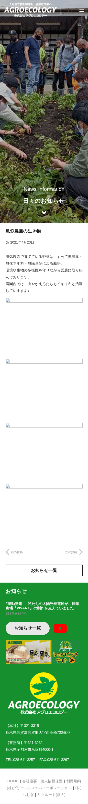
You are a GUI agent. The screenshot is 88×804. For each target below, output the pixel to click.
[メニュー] (82, 10)
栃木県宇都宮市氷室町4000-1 (29, 749)
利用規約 (73, 781)
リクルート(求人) (51, 795)
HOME (13, 781)
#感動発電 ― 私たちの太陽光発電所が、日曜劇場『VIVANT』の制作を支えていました (42, 606)
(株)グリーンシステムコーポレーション (39, 788)
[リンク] (30, 9)
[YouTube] (60, 628)
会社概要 (29, 781)
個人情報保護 (52, 781)
